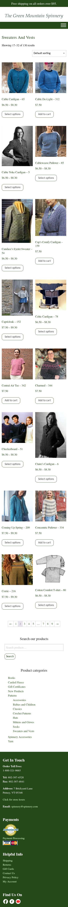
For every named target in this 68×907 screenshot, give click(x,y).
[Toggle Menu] (63, 25)
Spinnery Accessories (20, 737)
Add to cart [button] (44, 114)
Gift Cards (8, 868)
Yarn (10, 741)
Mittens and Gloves (23, 722)
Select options (12, 114)
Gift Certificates (16, 686)
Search (10, 656)
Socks (16, 726)
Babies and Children (24, 704)
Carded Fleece (16, 682)
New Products (16, 691)
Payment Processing (14, 838)
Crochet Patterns (22, 713)
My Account (10, 881)
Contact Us (9, 873)
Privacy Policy (10, 877)
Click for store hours (14, 799)
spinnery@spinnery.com (24, 806)
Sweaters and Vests (23, 731)
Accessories (19, 700)
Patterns (12, 695)
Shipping (8, 860)
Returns (7, 864)
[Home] (34, 15)
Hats (15, 717)
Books (11, 678)
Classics (17, 709)
